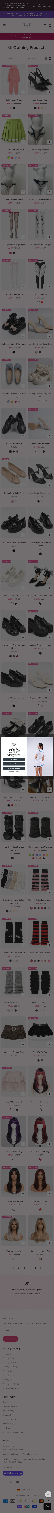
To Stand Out (14, 759)
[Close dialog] (51, 739)
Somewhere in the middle (14, 768)
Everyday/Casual (14, 763)
